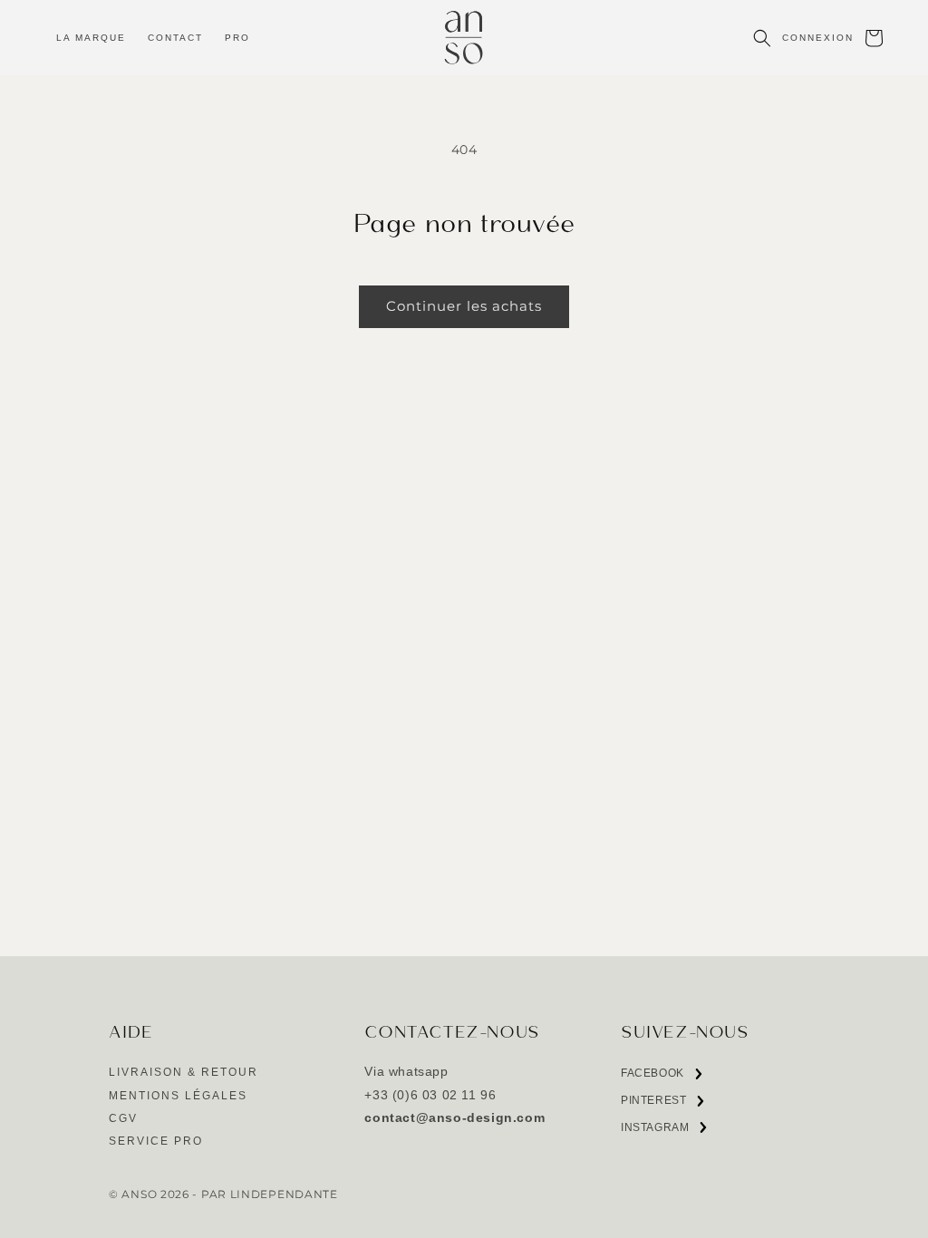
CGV (123, 1118)
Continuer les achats (464, 305)
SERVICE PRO (156, 1141)
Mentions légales (178, 1095)
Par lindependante (269, 1194)
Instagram (655, 1131)
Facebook (652, 1077)
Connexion (818, 38)
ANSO (139, 1194)
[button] (91, 37)
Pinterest (653, 1104)
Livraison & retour (183, 1072)
